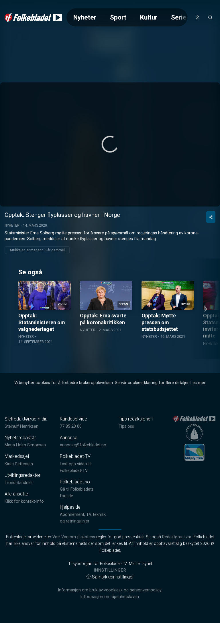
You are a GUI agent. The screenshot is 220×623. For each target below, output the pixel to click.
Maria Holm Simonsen (25, 445)
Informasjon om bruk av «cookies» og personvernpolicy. (110, 590)
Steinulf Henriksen (21, 426)
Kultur (148, 17)
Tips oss (126, 426)
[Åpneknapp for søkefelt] (210, 17)
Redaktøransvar (176, 537)
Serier (180, 17)
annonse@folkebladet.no (83, 445)
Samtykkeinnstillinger (113, 577)
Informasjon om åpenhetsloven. (110, 596)
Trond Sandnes (19, 482)
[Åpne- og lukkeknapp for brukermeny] (197, 17)
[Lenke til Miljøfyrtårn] (194, 452)
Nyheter (84, 17)
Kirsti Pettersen (19, 464)
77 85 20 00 (71, 426)
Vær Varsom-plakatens (73, 537)
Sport (118, 17)
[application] (110, 144)
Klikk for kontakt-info (24, 501)
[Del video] (210, 217)
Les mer (197, 382)
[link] (33, 17)
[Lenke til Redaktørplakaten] (194, 432)
